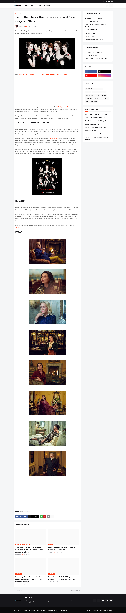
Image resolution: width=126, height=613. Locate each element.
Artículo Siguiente (75, 590)
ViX (87, 101)
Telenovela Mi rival (90, 36)
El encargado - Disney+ (91, 55)
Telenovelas (47, 5)
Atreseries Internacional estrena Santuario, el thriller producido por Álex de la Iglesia (29, 549)
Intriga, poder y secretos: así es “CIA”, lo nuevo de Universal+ (63, 548)
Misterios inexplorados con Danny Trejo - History (96, 25)
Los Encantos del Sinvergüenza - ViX (95, 39)
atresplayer (94, 101)
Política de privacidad (106, 610)
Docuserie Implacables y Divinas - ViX (95, 127)
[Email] (48, 516)
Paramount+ (63, 610)
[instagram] (104, 75)
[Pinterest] (44, 516)
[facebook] (103, 1)
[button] (106, 6)
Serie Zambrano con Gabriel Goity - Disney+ (97, 121)
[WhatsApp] (41, 516)
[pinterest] (112, 1)
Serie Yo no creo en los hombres (94, 134)
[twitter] (106, 1)
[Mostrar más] (52, 516)
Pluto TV (56, 610)
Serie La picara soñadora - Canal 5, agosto (97, 114)
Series (33, 5)
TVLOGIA (20, 610)
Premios (104, 95)
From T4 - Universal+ (91, 33)
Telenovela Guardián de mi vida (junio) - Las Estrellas (97, 138)
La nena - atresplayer (91, 29)
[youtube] (109, 1)
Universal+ (50, 610)
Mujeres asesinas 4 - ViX (92, 124)
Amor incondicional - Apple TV (93, 52)
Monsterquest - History (91, 21)
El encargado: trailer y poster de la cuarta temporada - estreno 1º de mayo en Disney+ (28, 579)
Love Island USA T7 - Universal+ (94, 18)
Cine (39, 5)
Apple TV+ (33, 610)
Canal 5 (88, 92)
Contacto (95, 610)
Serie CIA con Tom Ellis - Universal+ (95, 117)
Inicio (15, 1)
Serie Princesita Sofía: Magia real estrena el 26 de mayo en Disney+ (61, 578)
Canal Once (96, 92)
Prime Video (89, 98)
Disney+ (39, 610)
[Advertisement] (47, 91)
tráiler (46, 107)
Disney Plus (89, 95)
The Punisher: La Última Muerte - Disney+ (96, 58)
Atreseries (99, 89)
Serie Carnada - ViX (90, 130)
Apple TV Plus (90, 89)
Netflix (97, 95)
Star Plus (26, 511)
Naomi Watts (53, 138)
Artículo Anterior (19, 590)
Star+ (17, 227)
